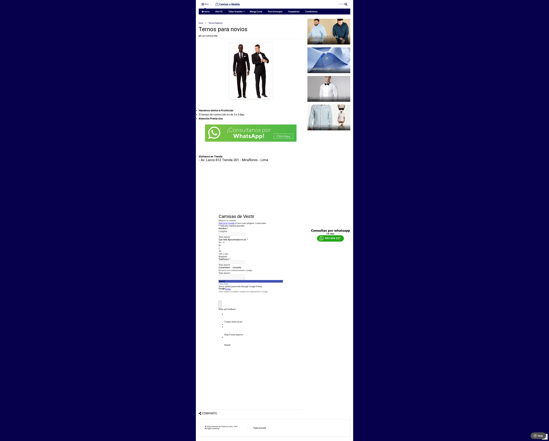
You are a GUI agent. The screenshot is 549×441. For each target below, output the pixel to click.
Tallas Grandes (235, 11)
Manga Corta (256, 11)
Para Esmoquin (275, 11)
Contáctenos (311, 11)
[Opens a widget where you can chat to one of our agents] (538, 436)
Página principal (259, 428)
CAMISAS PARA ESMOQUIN (328, 97)
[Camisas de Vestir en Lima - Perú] (228, 5)
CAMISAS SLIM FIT (322, 69)
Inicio (207, 11)
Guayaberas (294, 11)
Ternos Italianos (215, 23)
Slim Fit (218, 11)
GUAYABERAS (319, 126)
